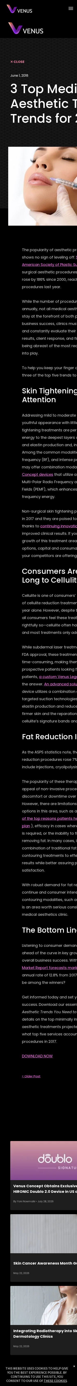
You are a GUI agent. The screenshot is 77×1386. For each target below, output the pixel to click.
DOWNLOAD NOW (37, 1056)
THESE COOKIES (55, 1381)
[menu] (71, 8)
